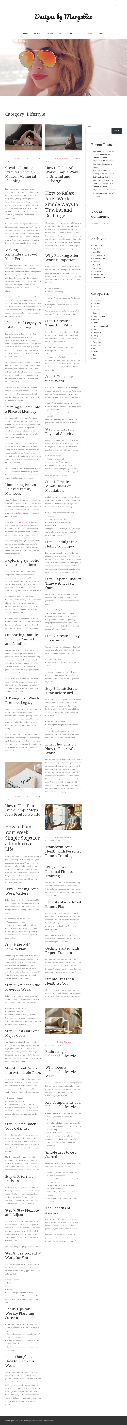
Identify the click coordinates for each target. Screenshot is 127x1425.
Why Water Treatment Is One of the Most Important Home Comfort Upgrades (104, 154)
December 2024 (99, 278)
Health (69, 33)
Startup (96, 352)
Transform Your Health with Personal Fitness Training (63, 851)
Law (60, 33)
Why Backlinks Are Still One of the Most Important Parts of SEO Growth (104, 193)
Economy (96, 310)
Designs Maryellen (24, 158)
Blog (79, 33)
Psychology (97, 342)
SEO (94, 348)
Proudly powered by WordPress (17, 1420)
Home (25, 33)
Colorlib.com (49, 1420)
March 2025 (97, 268)
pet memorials (19, 522)
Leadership (97, 332)
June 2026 (96, 252)
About (89, 33)
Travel (95, 358)
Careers (96, 306)
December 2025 (99, 255)
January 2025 (98, 274)
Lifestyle (37, 33)
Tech (94, 355)
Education (96, 313)
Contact (101, 33)
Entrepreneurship (99, 316)
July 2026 (96, 249)
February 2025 (98, 271)
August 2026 (97, 245)
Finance (96, 319)
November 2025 (99, 258)
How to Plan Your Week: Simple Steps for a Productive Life (22, 810)
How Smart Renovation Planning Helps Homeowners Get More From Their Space (103, 173)
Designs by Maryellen (64, 16)
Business (49, 33)
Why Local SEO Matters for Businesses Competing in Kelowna (103, 164)
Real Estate (97, 345)
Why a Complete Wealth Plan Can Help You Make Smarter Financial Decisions (103, 183)
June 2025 (96, 261)
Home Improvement (100, 326)
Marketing (96, 339)
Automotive (97, 300)
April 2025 (96, 265)
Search (88, 126)
